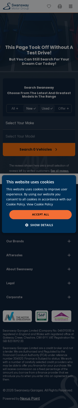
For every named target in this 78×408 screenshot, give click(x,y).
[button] (39, 224)
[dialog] (39, 204)
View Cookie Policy (40, 204)
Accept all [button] (40, 215)
